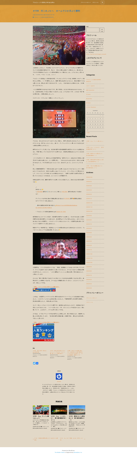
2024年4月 (89, 185)
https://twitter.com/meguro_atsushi (96, 54)
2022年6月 (89, 279)
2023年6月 (89, 228)
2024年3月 (89, 190)
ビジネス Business (91, 107)
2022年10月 (89, 262)
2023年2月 (89, 245)
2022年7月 (89, 275)
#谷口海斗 (65, 191)
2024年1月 (89, 198)
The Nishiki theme (60, 452)
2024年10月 (89, 177)
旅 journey (89, 98)
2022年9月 (89, 266)
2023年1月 (89, 249)
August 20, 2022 (61, 211)
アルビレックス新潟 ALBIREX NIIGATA (44, 17)
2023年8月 (89, 220)
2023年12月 (89, 203)
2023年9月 (89, 215)
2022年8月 (89, 271)
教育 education (90, 90)
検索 (87, 26)
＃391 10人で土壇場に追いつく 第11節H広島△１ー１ (95, 166)
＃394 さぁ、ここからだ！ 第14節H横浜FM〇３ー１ (95, 148)
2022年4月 (89, 288)
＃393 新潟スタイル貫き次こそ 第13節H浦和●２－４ (94, 154)
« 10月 (88, 132)
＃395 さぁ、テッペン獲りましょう (94, 142)
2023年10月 (89, 211)
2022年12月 (89, 254)
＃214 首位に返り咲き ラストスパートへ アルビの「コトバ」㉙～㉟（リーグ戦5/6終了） (58, 352)
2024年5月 (89, 181)
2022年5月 (89, 283)
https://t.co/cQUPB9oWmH (64, 205)
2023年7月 (89, 224)
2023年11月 (89, 207)
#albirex (74, 205)
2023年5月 (89, 232)
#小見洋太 (67, 198)
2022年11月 (89, 258)
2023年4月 (89, 237)
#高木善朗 (40, 191)
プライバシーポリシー (86, 2)
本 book (88, 94)
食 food (88, 103)
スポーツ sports (90, 85)
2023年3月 (89, 241)
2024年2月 (89, 194)
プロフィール (95, 2)
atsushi (59, 381)
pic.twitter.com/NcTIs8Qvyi (44, 207)
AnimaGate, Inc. (78, 452)
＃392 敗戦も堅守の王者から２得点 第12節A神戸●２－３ (94, 160)
